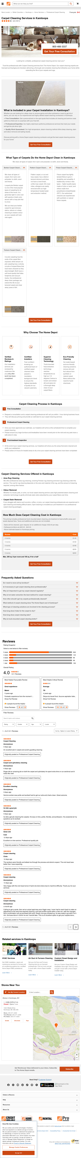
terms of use (58, 1126)
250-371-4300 (12, 1013)
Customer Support (45, 1079)
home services (39, 12)
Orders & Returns (8, 1095)
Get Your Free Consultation (59, 51)
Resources (6, 1105)
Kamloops (28, 12)
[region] (18, 1139)
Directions (17, 1020)
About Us (6, 1110)
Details (7, 1020)
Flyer (27, 1020)
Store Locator (5, 12)
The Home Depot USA (42, 1131)
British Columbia (18, 12)
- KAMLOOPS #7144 (11, 1002)
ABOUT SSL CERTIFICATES (62, 1143)
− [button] (76, 1057)
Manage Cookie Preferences (18, 1147)
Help (4, 1100)
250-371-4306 (16, 1015)
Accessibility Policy (55, 1131)
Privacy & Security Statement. (22, 1143)
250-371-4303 (15, 1016)
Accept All (18, 1153)
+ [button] (76, 1055)
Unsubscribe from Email (69, 1131)
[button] (3, 4)
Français (73, 12)
